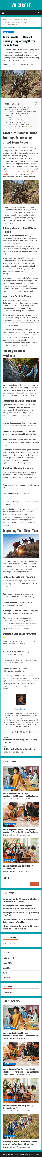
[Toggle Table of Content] (35, 104)
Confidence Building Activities (19, 120)
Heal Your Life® (8, 32)
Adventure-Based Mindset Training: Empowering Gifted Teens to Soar (17, 108)
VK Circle (21, 5)
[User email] (29, 732)
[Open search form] (39, 13)
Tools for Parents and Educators (20, 124)
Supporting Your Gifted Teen (17, 122)
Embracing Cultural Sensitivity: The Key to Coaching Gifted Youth (19, 867)
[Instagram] (12, 732)
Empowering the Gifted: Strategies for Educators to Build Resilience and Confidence (20, 794)
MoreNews (24, 1155)
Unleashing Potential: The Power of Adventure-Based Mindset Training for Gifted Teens (21, 920)
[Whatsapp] (27, 732)
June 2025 (6, 968)
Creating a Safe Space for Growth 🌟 (21, 126)
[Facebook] (15, 732)
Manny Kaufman (10, 64)
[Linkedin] (18, 732)
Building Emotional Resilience (17, 116)
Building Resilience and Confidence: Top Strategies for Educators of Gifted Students (20, 927)
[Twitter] (21, 732)
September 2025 (8, 958)
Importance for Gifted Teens (19, 113)
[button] (3, 12)
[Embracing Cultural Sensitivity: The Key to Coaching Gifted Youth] (21, 850)
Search (6, 878)
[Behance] (24, 732)
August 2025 (7, 963)
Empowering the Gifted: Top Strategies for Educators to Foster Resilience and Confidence (21, 830)
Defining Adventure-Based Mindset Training (23, 111)
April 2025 (6, 977)
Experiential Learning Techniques (20, 118)
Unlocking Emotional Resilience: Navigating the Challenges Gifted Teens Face (19, 749)
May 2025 (6, 973)
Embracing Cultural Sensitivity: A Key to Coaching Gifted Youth (20, 740)
